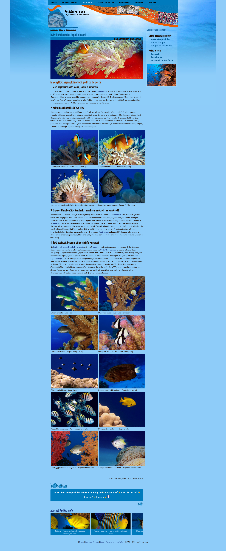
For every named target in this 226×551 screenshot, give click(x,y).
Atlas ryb (62, 30)
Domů (54, 2)
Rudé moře (87, 2)
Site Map (88, 542)
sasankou (57, 223)
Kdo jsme (139, 2)
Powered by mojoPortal (114, 542)
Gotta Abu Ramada (108, 250)
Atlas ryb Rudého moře (61, 510)
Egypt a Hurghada (106, 2)
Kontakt (152, 2)
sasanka (117, 215)
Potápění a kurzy (69, 2)
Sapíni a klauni (71, 30)
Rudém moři (104, 232)
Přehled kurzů (111, 492)
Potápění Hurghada (75, 11)
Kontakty (100, 497)
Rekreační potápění (129, 492)
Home (81, 542)
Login (102, 542)
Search (96, 542)
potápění (96, 247)
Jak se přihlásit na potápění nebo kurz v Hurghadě (78, 492)
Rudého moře (101, 91)
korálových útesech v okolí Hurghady (68, 247)
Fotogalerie (124, 2)
